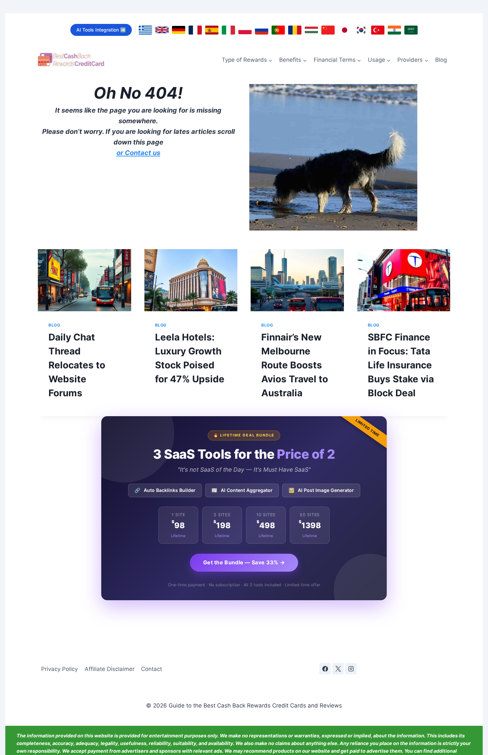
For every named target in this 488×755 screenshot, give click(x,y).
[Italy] (228, 30)
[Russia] (261, 30)
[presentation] (84, 280)
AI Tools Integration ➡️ (101, 30)
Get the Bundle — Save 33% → (244, 562)
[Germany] (178, 30)
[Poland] (245, 30)
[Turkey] (377, 30)
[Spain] (211, 30)
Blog (441, 59)
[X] (338, 668)
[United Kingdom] (162, 30)
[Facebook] (325, 668)
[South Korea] (361, 30)
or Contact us (138, 153)
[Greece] (145, 30)
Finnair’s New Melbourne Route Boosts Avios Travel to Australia (294, 365)
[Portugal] (278, 30)
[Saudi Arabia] (411, 30)
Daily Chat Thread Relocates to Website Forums (76, 365)
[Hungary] (311, 30)
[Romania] (294, 30)
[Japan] (344, 30)
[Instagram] (351, 668)
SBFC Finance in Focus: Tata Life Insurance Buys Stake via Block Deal (401, 365)
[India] (394, 30)
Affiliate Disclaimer (109, 669)
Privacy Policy (59, 669)
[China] (328, 30)
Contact (151, 669)
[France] (195, 30)
